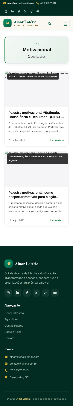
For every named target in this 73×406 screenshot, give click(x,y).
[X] (25, 11)
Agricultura (11, 319)
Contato (9, 338)
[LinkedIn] (12, 11)
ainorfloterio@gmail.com (24, 356)
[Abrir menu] (64, 23)
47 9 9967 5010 (48, 3)
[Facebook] (19, 11)
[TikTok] (31, 11)
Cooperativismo (14, 313)
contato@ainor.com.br (23, 363)
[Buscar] (48, 23)
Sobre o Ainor (12, 331)
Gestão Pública (13, 325)
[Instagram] (6, 11)
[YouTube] (38, 11)
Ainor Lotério (23, 398)
